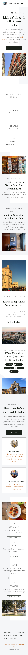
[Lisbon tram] (14, 444)
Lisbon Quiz (21, 632)
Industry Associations (10, 635)
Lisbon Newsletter (9, 632)
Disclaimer (21, 644)
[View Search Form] (26, 3)
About (5, 638)
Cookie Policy (14, 644)
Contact (13, 638)
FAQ (21, 635)
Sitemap (14, 646)
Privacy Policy (6, 644)
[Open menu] (22, 3)
